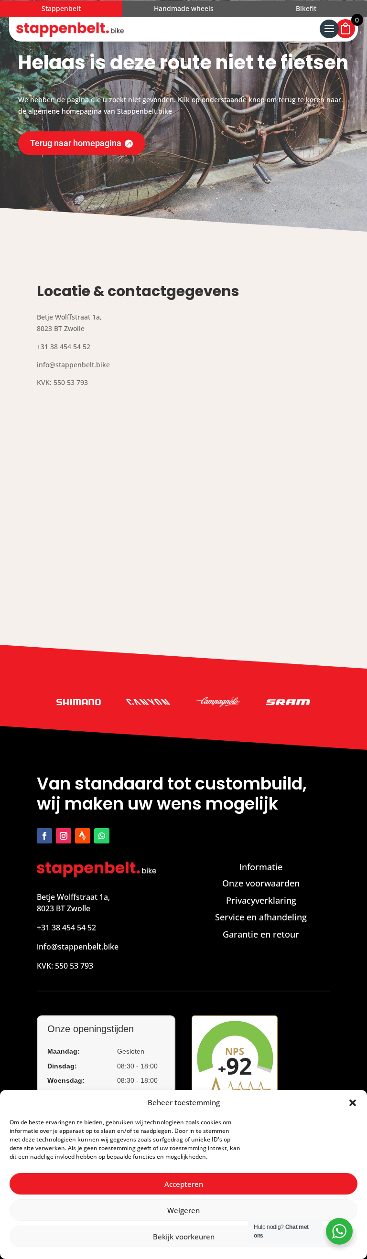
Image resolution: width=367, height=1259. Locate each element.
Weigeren (183, 1210)
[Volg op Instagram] (63, 835)
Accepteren (183, 1184)
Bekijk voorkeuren (184, 1236)
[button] (352, 1103)
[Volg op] (82, 835)
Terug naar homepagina (75, 143)
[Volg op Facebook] (44, 835)
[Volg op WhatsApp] (101, 835)
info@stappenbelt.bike (78, 946)
